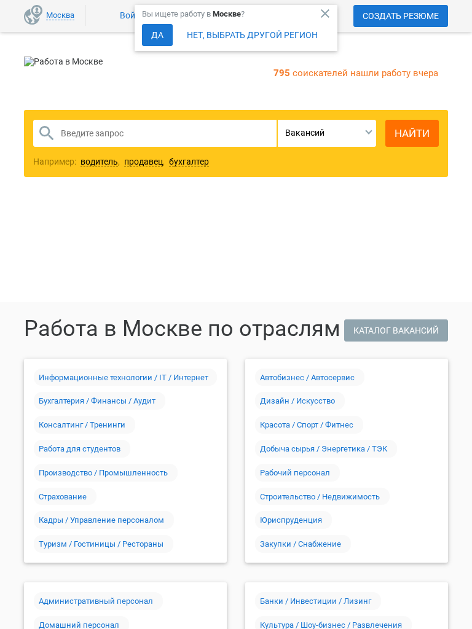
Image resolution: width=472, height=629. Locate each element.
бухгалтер (189, 161)
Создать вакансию (332, 223)
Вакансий (304, 133)
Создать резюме (401, 16)
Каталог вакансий (396, 330)
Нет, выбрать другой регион (252, 35)
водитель (99, 161)
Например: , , (121, 161)
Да (157, 35)
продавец (143, 161)
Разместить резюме (144, 223)
